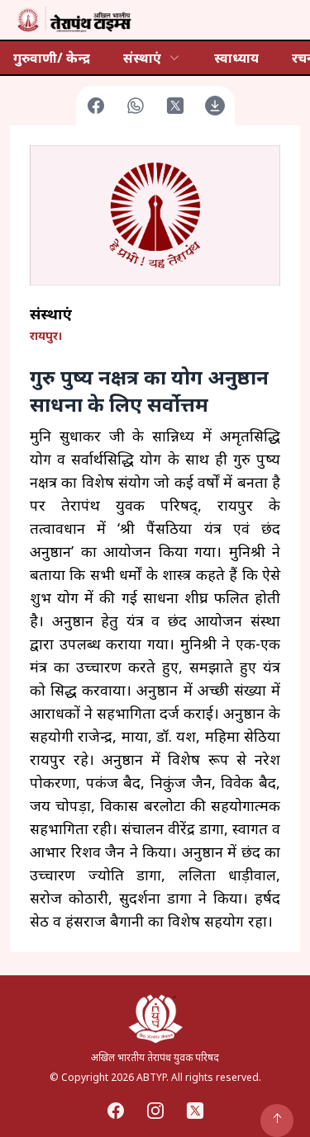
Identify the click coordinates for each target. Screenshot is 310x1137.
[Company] (73, 20)
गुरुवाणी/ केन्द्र (51, 58)
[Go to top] (276, 1120)
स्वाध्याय (236, 58)
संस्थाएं (142, 58)
